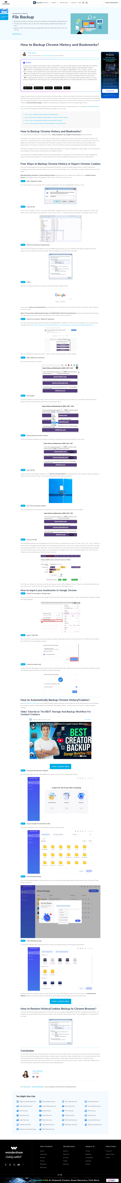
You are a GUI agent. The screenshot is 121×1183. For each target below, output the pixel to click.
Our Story (65, 1157)
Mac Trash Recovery (71, 1101)
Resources (74, 2)
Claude (59, 88)
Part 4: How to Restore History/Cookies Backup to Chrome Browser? (45, 123)
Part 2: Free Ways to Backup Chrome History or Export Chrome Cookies (46, 117)
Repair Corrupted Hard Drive (28, 1101)
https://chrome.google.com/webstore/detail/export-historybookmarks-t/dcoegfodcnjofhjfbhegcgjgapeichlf (61, 325)
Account (108, 1157)
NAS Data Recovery (71, 1120)
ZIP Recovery (92, 1111)
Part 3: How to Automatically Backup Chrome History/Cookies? (43, 120)
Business (88, 1164)
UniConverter (43, 1154)
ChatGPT (29, 88)
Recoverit (42, 1157)
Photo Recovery (47, 1120)
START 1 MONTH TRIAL (60, 766)
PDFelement (43, 1164)
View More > (88, 719)
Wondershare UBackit (30, 703)
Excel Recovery (47, 1115)
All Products (43, 1167)
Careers (65, 1161)
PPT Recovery (69, 1111)
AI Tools (88, 1151)
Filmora (42, 1151)
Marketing (88, 1154)
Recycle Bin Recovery (48, 1101)
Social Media (89, 1157)
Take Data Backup (47, 55)
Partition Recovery (25, 1124)
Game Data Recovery (26, 1106)
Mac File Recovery (93, 1101)
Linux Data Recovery (94, 1120)
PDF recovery (24, 1111)
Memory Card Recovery (95, 1124)
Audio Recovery (69, 1115)
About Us (65, 1151)
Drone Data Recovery (94, 1106)
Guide (79, 2)
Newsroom (66, 1154)
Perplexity (39, 88)
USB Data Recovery (48, 1124)
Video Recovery (24, 1120)
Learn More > (17, 34)
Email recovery (46, 1111)
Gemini (49, 88)
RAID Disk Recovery (48, 1129)
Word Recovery (24, 1115)
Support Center (110, 1154)
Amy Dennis (32, 53)
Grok (68, 88)
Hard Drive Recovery (71, 1124)
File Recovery (92, 1115)
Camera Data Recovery (49, 1106)
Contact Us (109, 1151)
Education (66, 1164)
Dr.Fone (42, 1161)
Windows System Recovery (28, 1129)
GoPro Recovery (70, 1106)
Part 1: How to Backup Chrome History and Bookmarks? (41, 114)
